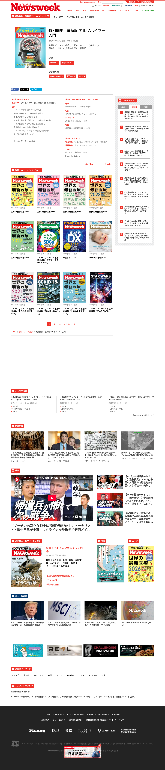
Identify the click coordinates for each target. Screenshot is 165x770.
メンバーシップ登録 (76, 714)
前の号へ (89, 164)
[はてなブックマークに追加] (36, 89)
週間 (146, 107)
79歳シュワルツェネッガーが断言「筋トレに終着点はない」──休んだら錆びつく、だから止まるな (136, 166)
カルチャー (112, 10)
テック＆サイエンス (97, 10)
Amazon (53, 63)
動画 (136, 6)
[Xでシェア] (24, 89)
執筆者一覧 (116, 6)
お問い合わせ (102, 714)
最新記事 (106, 6)
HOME (13, 332)
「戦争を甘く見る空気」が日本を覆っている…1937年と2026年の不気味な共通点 (136, 129)
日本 (84, 10)
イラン (59, 675)
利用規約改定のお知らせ (20, 692)
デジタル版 (52, 580)
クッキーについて (59, 720)
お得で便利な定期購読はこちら (61, 576)
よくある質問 (115, 714)
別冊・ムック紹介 (26, 332)
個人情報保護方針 (75, 720)
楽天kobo (70, 76)
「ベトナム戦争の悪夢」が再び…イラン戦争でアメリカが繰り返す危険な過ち (136, 223)
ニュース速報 (127, 6)
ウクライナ (38, 675)
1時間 (123, 107)
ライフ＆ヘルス (125, 10)
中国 (50, 675)
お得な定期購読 (146, 2)
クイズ (81, 675)
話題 (136, 10)
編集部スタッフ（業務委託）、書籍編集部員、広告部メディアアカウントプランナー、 (71, 697)
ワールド (69, 10)
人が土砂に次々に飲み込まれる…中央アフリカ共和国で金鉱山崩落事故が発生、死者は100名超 (136, 237)
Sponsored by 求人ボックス (143, 415)
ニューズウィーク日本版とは (55, 714)
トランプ (15, 675)
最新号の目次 (53, 584)
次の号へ (109, 164)
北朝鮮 (26, 675)
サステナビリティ (148, 10)
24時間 (134, 107)
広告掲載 (90, 714)
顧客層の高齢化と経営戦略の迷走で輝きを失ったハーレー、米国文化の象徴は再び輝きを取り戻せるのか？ (136, 115)
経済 (77, 10)
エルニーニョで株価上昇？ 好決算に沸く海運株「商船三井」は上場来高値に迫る (136, 153)
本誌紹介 (132, 2)
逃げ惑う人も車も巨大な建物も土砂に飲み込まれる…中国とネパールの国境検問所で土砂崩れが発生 (136, 181)
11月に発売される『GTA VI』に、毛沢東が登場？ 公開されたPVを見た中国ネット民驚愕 (136, 141)
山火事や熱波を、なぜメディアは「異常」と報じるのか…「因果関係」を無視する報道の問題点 (136, 195)
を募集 (132, 697)
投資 (104, 675)
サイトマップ (119, 720)
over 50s (93, 675)
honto (81, 76)
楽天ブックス (66, 63)
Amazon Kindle (55, 76)
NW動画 (70, 675)
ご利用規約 (45, 720)
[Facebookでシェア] (15, 89)
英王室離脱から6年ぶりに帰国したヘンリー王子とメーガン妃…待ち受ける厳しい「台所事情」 (136, 209)
